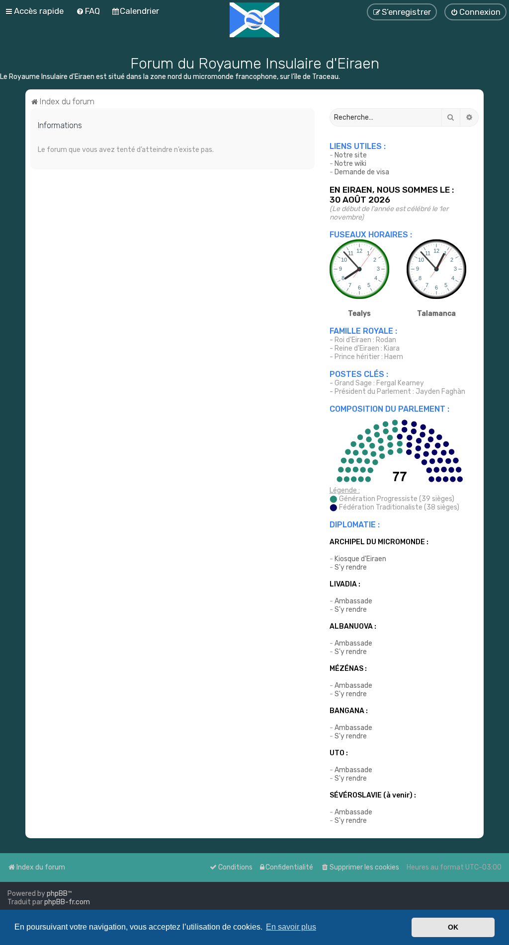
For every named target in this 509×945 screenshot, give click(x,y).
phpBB (57, 893)
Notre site (351, 155)
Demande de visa (362, 172)
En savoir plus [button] (291, 927)
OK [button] (453, 927)
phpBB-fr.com (67, 902)
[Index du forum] (254, 20)
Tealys (359, 313)
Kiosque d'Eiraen (360, 559)
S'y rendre (351, 567)
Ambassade (353, 601)
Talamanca (436, 313)
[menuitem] (360, 867)
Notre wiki (350, 163)
